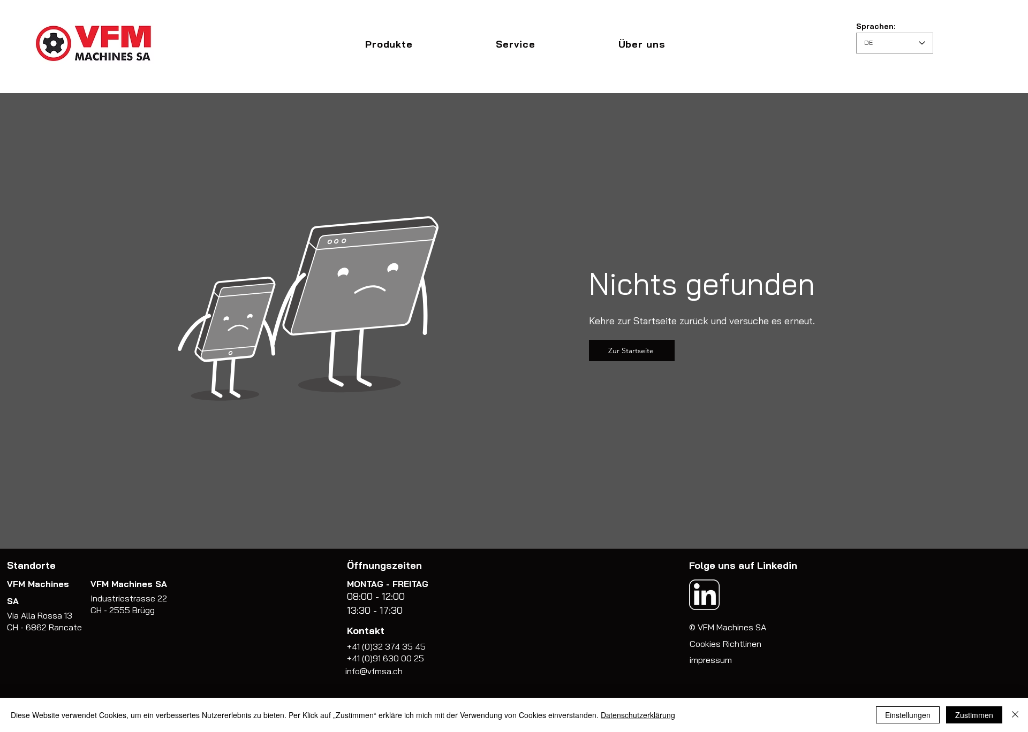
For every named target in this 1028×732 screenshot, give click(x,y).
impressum (711, 659)
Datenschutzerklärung (638, 715)
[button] (389, 44)
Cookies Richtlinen (725, 643)
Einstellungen (908, 715)
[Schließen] (1015, 714)
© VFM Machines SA (727, 627)
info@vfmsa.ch (374, 671)
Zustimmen (974, 715)
